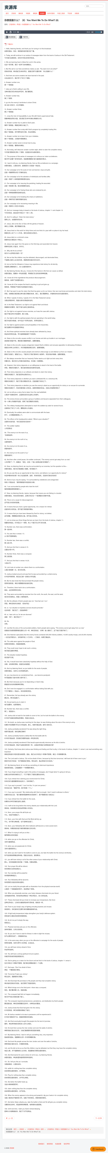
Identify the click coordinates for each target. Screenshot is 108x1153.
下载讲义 (10, 44)
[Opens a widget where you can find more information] (98, 1149)
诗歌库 (77, 13)
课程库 (35, 13)
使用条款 (50, 1144)
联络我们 (41, 1144)
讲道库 (42, 13)
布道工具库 (61, 13)
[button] (7, 32)
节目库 (70, 13)
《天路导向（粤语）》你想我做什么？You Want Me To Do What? (30, 24)
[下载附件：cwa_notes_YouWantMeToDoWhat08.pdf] (6, 44)
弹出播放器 (11, 37)
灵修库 (13, 13)
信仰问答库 (51, 13)
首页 (7, 13)
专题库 (28, 13)
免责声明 (67, 1144)
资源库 (12, 1148)
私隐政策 (58, 1144)
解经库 (21, 13)
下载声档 (25, 37)
